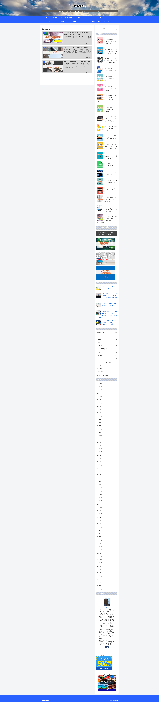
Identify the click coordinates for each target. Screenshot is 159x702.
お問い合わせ (114, 698)
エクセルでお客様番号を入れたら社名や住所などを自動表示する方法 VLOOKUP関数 (107, 219)
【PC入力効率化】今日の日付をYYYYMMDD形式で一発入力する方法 (110, 119)
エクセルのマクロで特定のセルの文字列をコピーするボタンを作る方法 (110, 146)
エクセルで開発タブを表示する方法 (110, 190)
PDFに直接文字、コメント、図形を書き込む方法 (110, 164)
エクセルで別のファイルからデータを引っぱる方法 (110, 78)
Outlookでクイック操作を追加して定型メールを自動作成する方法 (110, 209)
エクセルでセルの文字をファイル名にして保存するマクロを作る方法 (110, 41)
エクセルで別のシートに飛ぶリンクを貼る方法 (110, 69)
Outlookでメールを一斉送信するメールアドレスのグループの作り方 (110, 60)
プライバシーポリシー (106, 698)
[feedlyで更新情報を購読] (106, 647)
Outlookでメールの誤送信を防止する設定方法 (110, 137)
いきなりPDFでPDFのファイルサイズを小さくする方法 (110, 128)
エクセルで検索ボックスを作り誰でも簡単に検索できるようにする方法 (110, 51)
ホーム (99, 698)
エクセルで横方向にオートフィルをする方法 (110, 181)
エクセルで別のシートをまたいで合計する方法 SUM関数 (110, 88)
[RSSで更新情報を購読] (108, 647)
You (107, 608)
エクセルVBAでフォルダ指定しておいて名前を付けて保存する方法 (110, 156)
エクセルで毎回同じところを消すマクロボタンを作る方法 (110, 109)
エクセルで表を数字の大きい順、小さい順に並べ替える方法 (110, 199)
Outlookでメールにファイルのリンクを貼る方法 (110, 173)
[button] (116, 29)
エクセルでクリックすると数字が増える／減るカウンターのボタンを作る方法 (107, 98)
